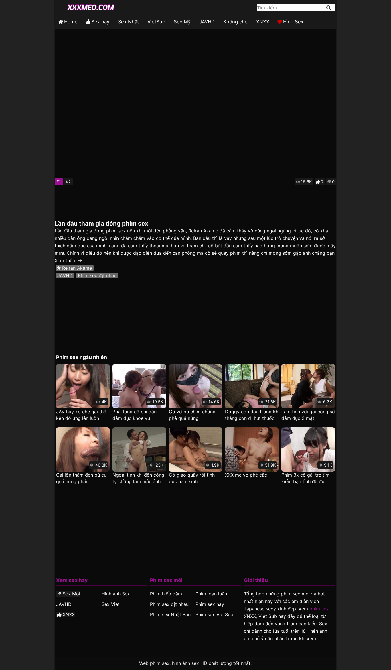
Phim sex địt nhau (97, 275)
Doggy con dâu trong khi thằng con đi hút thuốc (252, 415)
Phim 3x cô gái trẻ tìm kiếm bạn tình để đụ (305, 478)
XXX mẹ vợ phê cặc (246, 475)
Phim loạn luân (211, 594)
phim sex (319, 609)
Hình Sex (293, 22)
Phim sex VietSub (214, 614)
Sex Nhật (128, 22)
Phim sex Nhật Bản (170, 614)
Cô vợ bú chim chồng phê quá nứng (192, 415)
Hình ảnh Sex (116, 594)
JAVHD (207, 22)
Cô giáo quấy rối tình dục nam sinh (192, 478)
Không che (235, 22)
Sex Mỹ (182, 22)
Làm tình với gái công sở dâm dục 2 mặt (308, 415)
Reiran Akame (77, 268)
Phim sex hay (210, 604)
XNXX (262, 22)
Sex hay (100, 22)
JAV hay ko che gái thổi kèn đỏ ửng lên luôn (82, 415)
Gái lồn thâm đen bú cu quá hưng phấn (81, 478)
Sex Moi (71, 594)
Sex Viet (111, 604)
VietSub (156, 22)
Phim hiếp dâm (166, 594)
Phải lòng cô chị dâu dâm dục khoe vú (134, 415)
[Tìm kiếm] (329, 7)
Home (71, 22)
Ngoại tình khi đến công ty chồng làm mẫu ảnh (138, 478)
